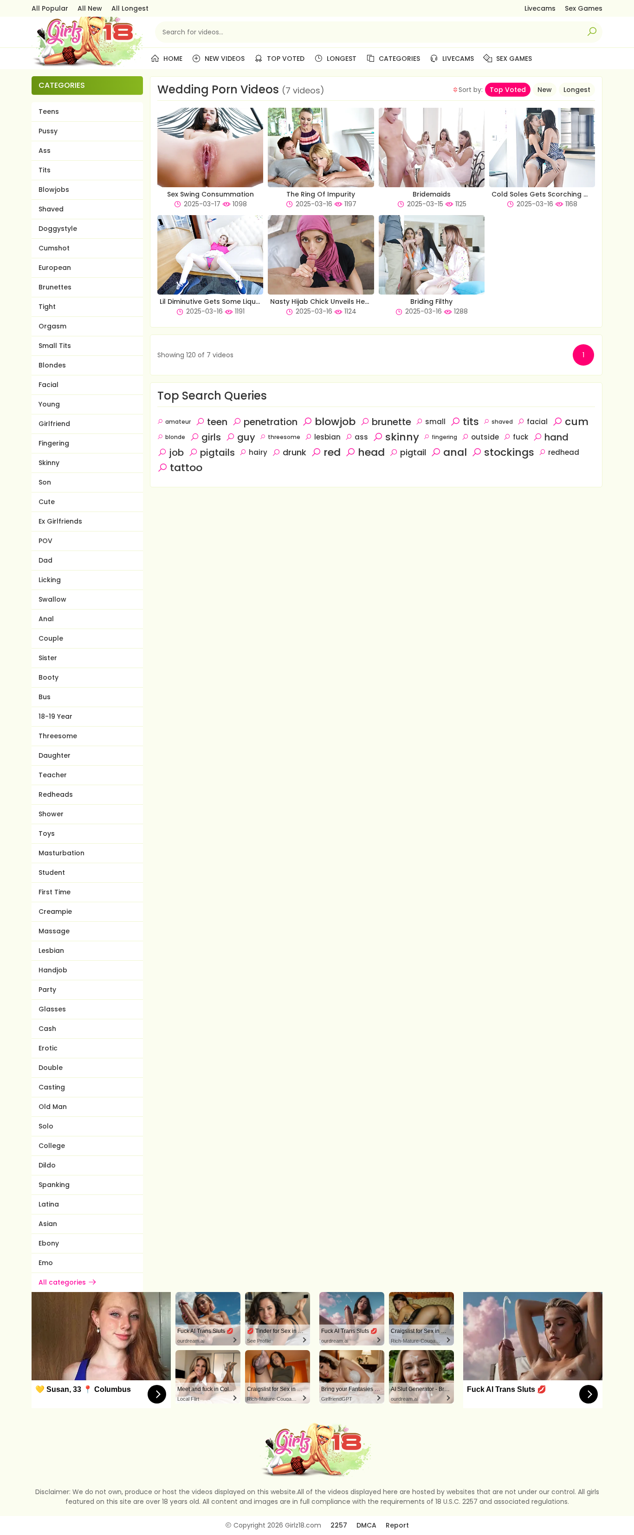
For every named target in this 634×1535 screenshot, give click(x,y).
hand (556, 437)
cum (577, 421)
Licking (50, 579)
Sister (48, 658)
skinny (402, 437)
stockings (509, 452)
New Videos (224, 58)
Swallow (52, 599)
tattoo (186, 467)
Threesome (58, 736)
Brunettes (55, 287)
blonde (175, 437)
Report (397, 1525)
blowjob (335, 421)
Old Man (53, 1106)
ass (361, 437)
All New (90, 8)
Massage (54, 931)
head (371, 452)
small (435, 421)
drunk (294, 452)
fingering (444, 437)
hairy (258, 452)
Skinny (49, 462)
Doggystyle (58, 228)
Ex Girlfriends (60, 521)
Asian (48, 1223)
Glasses (52, 1009)
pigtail (413, 452)
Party (47, 989)
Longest (340, 58)
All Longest (130, 8)
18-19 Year (55, 716)
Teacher (53, 775)
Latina (49, 1204)
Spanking (54, 1184)
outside (485, 437)
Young (49, 404)
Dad (45, 560)
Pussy (48, 131)
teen (217, 421)
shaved (502, 422)
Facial (48, 384)
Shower (51, 814)
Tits (45, 170)
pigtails (217, 452)
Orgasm (52, 326)
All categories (62, 1282)
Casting (52, 1087)
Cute (47, 501)
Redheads (56, 794)
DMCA (366, 1525)
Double (51, 1067)
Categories (398, 58)
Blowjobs (54, 189)
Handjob (53, 970)
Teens (49, 111)
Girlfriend (54, 423)
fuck (520, 437)
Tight (47, 306)
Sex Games (583, 8)
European (55, 267)
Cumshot (54, 248)
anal (455, 452)
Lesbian (51, 950)
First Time (55, 892)
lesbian (327, 437)
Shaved (51, 209)
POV (45, 540)
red (332, 452)
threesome (284, 437)
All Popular (50, 8)
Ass (45, 150)
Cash (47, 1028)
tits (471, 421)
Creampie (55, 911)
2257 (338, 1525)
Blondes (52, 365)
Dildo (47, 1165)
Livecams (540, 8)
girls (211, 437)
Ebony (49, 1243)
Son (45, 482)
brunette (391, 421)
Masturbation (61, 853)
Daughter (55, 755)
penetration (271, 421)
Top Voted (284, 58)
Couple (51, 638)
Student (52, 872)
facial (537, 421)
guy (246, 437)
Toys (47, 833)
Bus (45, 697)
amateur (178, 422)
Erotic (48, 1048)
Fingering (54, 443)
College (52, 1145)
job (176, 452)
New (544, 89)
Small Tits (55, 345)
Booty (48, 677)
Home (172, 58)
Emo (46, 1262)
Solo (46, 1126)
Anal (46, 618)
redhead (563, 452)
